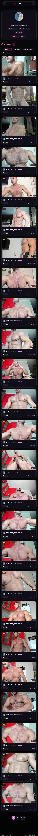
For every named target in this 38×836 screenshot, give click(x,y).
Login (3, 835)
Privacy (25, 835)
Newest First (8, 49)
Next (22, 817)
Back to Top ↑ (32, 835)
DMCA (14, 835)
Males (6, 81)
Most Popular (6, 52)
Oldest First (17, 49)
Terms (19, 835)
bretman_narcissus (14, 78)
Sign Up (9, 835)
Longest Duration (27, 49)
